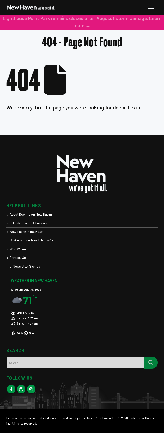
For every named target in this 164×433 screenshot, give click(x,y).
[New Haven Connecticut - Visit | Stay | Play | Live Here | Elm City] (31, 7)
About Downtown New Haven (31, 214)
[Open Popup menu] (151, 7)
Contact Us (18, 257)
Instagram (21, 389)
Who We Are (18, 249)
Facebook (11, 389)
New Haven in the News (27, 231)
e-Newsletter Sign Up (25, 266)
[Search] (151, 363)
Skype (31, 389)
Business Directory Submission (32, 240)
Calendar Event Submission (29, 223)
